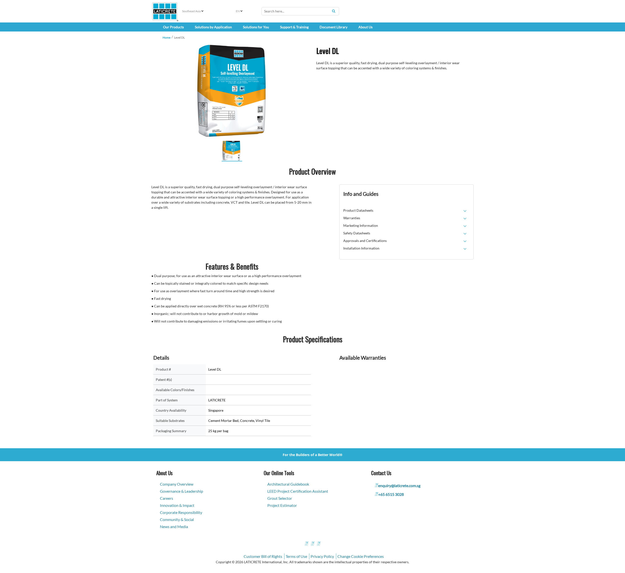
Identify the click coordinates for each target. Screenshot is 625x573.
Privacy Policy (322, 556)
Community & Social (177, 519)
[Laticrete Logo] (164, 11)
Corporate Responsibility (181, 512)
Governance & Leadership (181, 491)
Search (333, 11)
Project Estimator (282, 505)
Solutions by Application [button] (213, 27)
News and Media (174, 526)
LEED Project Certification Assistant (297, 491)
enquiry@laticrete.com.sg (399, 485)
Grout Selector (279, 498)
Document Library (333, 27)
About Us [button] (365, 27)
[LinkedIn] (318, 544)
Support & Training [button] (294, 27)
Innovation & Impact (177, 505)
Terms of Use (296, 556)
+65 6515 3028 (391, 494)
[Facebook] (306, 544)
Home (166, 37)
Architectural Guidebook (288, 484)
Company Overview (176, 484)
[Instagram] (312, 544)
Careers (166, 498)
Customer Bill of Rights (263, 556)
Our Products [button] (173, 27)
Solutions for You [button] (256, 27)
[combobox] (300, 11)
